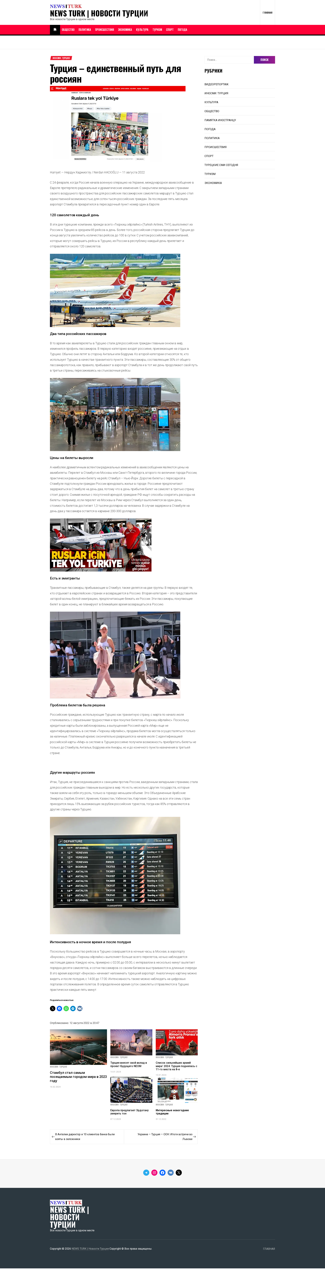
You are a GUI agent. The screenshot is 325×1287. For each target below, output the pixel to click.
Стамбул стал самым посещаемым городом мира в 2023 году (78, 1077)
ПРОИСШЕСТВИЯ (104, 30)
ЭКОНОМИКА (125, 30)
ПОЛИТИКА (85, 30)
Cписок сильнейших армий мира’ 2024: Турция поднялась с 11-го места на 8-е (176, 1066)
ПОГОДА (182, 30)
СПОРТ (170, 30)
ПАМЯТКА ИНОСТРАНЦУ (220, 120)
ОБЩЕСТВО (68, 30)
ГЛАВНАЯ (267, 12)
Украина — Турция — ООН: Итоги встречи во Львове (165, 1136)
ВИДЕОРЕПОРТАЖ (216, 84)
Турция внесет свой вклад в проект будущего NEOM (128, 1064)
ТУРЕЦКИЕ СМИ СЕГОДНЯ (221, 165)
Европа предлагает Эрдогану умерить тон (129, 1112)
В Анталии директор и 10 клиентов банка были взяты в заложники (85, 1136)
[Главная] (55, 30)
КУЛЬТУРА (142, 30)
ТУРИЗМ (157, 30)
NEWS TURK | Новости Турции (99, 13)
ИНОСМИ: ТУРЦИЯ (61, 58)
